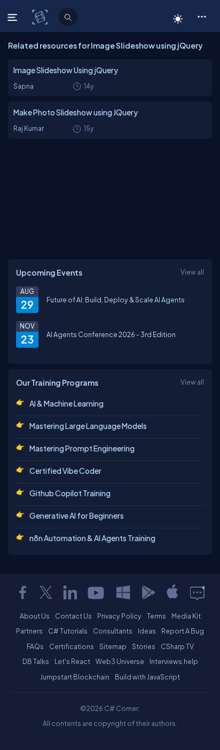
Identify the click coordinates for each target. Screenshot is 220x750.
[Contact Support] (197, 592)
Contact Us (73, 616)
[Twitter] (46, 592)
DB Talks (35, 661)
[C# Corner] (41, 16)
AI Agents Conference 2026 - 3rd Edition (111, 334)
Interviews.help (174, 661)
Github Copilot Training (70, 493)
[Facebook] (22, 592)
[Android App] (148, 592)
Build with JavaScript (147, 677)
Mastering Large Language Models (88, 426)
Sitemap (113, 646)
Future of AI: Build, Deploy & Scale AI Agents (115, 299)
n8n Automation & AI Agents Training (92, 538)
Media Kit (186, 616)
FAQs (35, 646)
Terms (156, 616)
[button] (201, 16)
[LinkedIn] (70, 592)
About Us (35, 616)
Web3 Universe (120, 661)
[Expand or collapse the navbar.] (13, 17)
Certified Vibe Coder (65, 470)
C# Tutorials (68, 631)
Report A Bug (182, 631)
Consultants (112, 631)
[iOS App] (172, 592)
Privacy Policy (119, 616)
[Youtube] (97, 592)
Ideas (147, 631)
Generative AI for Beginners (76, 515)
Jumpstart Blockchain (74, 677)
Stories (143, 646)
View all (192, 272)
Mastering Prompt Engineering (82, 448)
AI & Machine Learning (66, 403)
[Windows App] (123, 592)
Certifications (71, 646)
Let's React (72, 661)
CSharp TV (177, 646)
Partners (29, 631)
